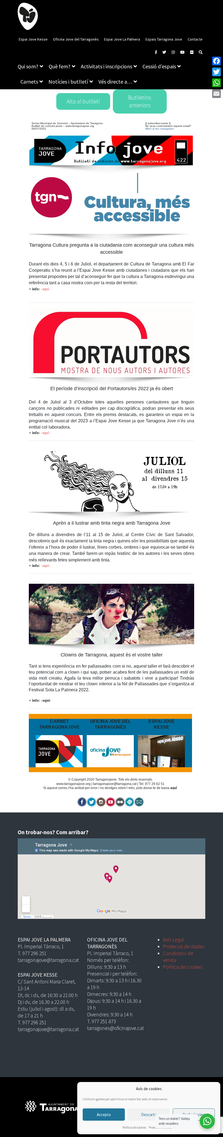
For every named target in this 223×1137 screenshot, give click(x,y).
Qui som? (28, 66)
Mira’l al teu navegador (159, 128)
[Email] (216, 93)
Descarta (149, 1114)
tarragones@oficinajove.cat (115, 1028)
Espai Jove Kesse (33, 39)
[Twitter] (216, 71)
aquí (173, 788)
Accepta (104, 1114)
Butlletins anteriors (139, 101)
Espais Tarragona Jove (163, 39)
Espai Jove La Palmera (122, 39)
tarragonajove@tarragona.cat (115, 784)
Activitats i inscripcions (106, 66)
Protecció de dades (183, 946)
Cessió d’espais (159, 66)
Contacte (195, 39)
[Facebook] (216, 61)
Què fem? (59, 66)
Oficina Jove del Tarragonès (76, 39)
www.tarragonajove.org (80, 125)
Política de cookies (134, 1127)
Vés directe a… (115, 81)
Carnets (29, 81)
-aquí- (45, 289)
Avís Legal (173, 939)
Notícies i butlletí (68, 81)
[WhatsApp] (216, 82)
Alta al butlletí (83, 101)
